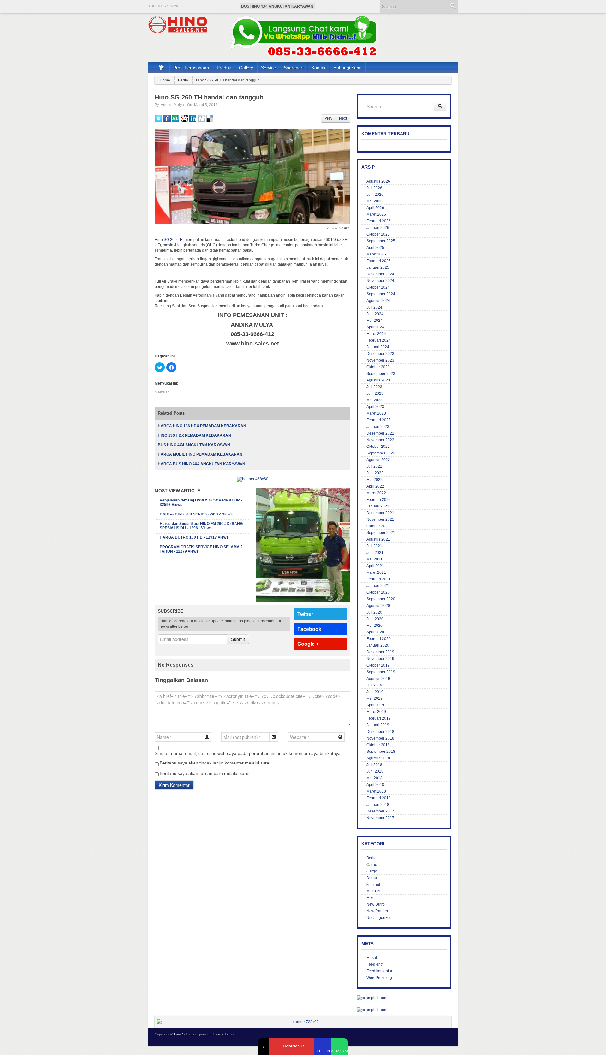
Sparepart (294, 67)
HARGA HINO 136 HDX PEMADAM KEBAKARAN (202, 426)
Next (343, 118)
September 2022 (380, 453)
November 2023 (380, 360)
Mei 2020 (374, 625)
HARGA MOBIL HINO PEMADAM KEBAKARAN (200, 454)
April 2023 (375, 407)
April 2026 (375, 208)
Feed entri (375, 964)
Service (268, 67)
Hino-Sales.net (185, 1034)
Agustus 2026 (378, 181)
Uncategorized (379, 917)
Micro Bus (374, 891)
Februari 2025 (378, 261)
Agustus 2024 (378, 300)
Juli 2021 (374, 546)
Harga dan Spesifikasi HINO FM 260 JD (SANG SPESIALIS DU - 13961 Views (201, 525)
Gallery (246, 67)
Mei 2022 (374, 479)
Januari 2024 (377, 347)
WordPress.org (379, 977)
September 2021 (380, 532)
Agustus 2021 (378, 539)
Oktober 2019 (378, 665)
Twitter (305, 614)
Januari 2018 (377, 804)
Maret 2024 (376, 334)
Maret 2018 (376, 791)
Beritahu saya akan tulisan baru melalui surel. (205, 773)
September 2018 (380, 751)
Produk (224, 67)
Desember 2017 (380, 811)
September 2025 (380, 241)
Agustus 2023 (378, 380)
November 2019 (380, 658)
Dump (371, 878)
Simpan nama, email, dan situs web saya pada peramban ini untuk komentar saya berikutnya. (248, 753)
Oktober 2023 (378, 367)
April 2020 (375, 632)
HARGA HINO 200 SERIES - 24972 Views (196, 514)
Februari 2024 (378, 340)
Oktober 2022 (378, 446)
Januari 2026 (377, 227)
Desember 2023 (380, 353)
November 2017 (380, 818)
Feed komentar (379, 971)
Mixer (371, 898)
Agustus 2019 (378, 678)
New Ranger (377, 911)
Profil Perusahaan (191, 67)
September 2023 (380, 373)
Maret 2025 (376, 254)
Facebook (309, 629)
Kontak (318, 67)
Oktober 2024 (378, 287)
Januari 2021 (377, 586)
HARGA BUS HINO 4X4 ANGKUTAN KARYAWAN (201, 464)
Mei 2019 (374, 698)
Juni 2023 (374, 393)
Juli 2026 (374, 188)
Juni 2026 (374, 194)
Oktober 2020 (378, 592)
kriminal (373, 884)
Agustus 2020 (378, 605)
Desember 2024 (380, 274)
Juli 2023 (374, 387)
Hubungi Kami (347, 67)
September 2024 (380, 294)
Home (165, 80)
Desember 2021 (380, 513)
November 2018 (380, 738)
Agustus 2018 (378, 758)
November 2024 (380, 281)
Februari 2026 (378, 221)
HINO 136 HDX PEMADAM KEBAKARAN (194, 435)
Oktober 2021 (378, 526)
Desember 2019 (380, 652)
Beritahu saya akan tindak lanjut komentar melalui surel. (215, 762)
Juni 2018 (374, 771)
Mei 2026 (374, 201)
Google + (308, 644)
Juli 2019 (374, 685)
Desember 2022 (380, 433)
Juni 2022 (374, 473)
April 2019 (375, 705)
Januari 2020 (377, 645)
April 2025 (375, 247)
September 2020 (380, 599)
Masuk (372, 958)
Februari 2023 (378, 420)
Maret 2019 (376, 712)
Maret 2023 (376, 413)
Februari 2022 (378, 499)
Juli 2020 (374, 612)
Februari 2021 (378, 579)
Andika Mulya (172, 105)
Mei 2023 (374, 400)
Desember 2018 (380, 731)
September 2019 (380, 672)
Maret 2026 (376, 214)
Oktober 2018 (378, 745)
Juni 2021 (374, 552)
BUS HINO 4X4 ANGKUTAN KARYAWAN (277, 6)
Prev (328, 118)
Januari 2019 (377, 725)
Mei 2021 (374, 559)
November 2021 (380, 519)
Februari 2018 (378, 798)
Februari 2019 (378, 718)
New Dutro (375, 904)
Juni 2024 (374, 314)
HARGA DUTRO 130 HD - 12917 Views (194, 537)
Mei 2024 (374, 320)
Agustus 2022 (378, 460)
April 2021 (375, 566)
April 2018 (375, 784)
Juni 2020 (374, 619)
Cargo (371, 864)
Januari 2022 (377, 506)
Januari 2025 (377, 267)
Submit (238, 639)
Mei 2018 (374, 778)
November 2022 (380, 440)
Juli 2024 (374, 307)
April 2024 (375, 327)
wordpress (226, 1034)
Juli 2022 (374, 466)
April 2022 (375, 486)
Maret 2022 (376, 493)
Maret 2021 (376, 572)
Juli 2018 (374, 765)
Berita (183, 80)
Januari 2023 (377, 426)
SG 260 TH (173, 239)
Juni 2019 (374, 692)
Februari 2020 (378, 639)
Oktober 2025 (378, 234)
